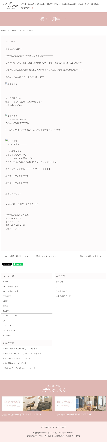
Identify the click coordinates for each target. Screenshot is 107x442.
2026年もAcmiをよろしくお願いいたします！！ (22, 354)
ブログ (58, 287)
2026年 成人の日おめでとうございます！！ (21, 349)
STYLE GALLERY (69, 4)
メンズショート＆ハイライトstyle (16, 358)
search (33, 8)
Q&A (87, 4)
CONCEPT (41, 4)
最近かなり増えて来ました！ (92, 256)
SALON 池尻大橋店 (10, 291)
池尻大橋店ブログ (63, 296)
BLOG (80, 4)
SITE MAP (7, 335)
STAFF (57, 4)
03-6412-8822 (33, 414)
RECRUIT (95, 4)
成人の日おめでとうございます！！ (17, 363)
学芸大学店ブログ (63, 291)
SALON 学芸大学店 (10, 287)
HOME (23, 4)
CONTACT (25, 8)
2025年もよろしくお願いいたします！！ (19, 368)
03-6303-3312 (85, 414)
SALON (31, 4)
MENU (50, 4)
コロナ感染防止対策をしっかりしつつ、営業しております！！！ (29, 256)
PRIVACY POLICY (10, 330)
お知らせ (14, 30)
